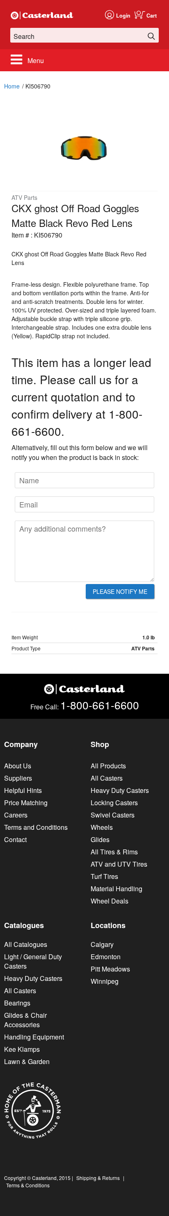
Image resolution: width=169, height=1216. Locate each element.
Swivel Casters (113, 815)
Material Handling (116, 888)
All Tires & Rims (114, 851)
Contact (15, 839)
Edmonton (106, 956)
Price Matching (26, 802)
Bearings (17, 1003)
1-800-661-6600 (99, 704)
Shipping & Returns (98, 1177)
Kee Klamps (22, 1049)
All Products (108, 765)
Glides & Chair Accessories (25, 1019)
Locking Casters (114, 802)
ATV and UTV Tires (119, 864)
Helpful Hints (23, 790)
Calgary (102, 944)
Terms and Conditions (36, 827)
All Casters (107, 778)
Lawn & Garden (27, 1061)
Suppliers (18, 778)
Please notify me (120, 591)
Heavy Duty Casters (120, 790)
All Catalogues (25, 944)
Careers (15, 815)
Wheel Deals (109, 901)
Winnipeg (105, 981)
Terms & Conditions (28, 1185)
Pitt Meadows (110, 969)
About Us (17, 765)
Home (12, 86)
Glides (100, 839)
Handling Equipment (34, 1037)
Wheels (102, 827)
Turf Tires (104, 876)
